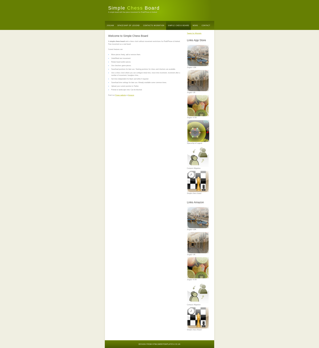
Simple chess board (178, 25)
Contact (206, 25)
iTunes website (120, 95)
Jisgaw (110, 25)
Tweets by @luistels (194, 33)
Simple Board (134, 8)
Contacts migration (153, 25)
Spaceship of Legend (128, 25)
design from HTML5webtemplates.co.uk (159, 344)
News (195, 25)
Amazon (131, 95)
